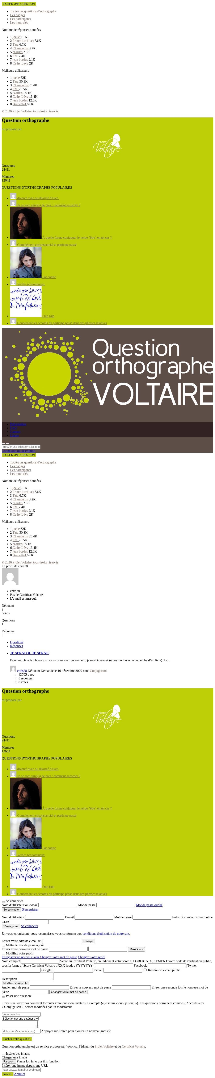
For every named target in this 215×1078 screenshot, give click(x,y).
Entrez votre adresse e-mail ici (21, 941)
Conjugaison (98, 671)
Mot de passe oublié (149, 905)
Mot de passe (87, 905)
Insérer (7, 1074)
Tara (16, 44)
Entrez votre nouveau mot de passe (25, 949)
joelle (17, 37)
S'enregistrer (30, 909)
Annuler (19, 1074)
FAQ (13, 428)
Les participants (20, 19)
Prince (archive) (23, 40)
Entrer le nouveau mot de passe (90, 987)
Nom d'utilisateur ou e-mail (20, 905)
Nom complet (11, 961)
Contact (15, 431)
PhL (16, 56)
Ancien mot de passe (15, 987)
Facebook (140, 965)
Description (9, 979)
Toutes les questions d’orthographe (33, 11)
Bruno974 (20, 104)
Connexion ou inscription (18, 451)
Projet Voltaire (104, 1046)
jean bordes (21, 59)
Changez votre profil (91, 957)
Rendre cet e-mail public (164, 970)
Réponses (16, 646)
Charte (14, 435)
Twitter (192, 965)
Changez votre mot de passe (58, 957)
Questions (16, 642)
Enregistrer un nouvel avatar (21, 957)
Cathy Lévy (21, 63)
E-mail (70, 917)
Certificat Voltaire (133, 1046)
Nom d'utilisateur (13, 917)
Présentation (18, 424)
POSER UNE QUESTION (19, 3)
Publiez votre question (16, 1039)
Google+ (47, 970)
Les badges (17, 15)
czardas (18, 52)
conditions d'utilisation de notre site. (106, 933)
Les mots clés (19, 22)
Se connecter (29, 926)
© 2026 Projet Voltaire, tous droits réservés (30, 111)
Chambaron (21, 48)
